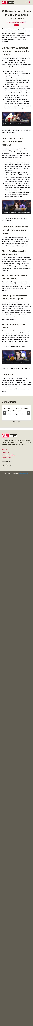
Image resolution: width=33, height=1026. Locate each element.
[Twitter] (7, 465)
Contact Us (5, 452)
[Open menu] (25, 2)
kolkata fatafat (23, 473)
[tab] (13, 421)
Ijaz (6, 414)
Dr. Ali (10, 22)
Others (16, 25)
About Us (4, 449)
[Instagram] (10, 465)
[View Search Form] (29, 2)
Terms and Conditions (8, 455)
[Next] (28, 413)
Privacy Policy (6, 457)
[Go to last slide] (4, 413)
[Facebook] (3, 465)
